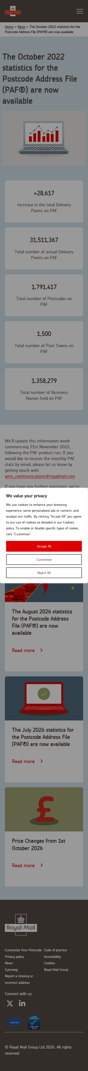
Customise (44, 559)
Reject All (44, 573)
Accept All (44, 546)
